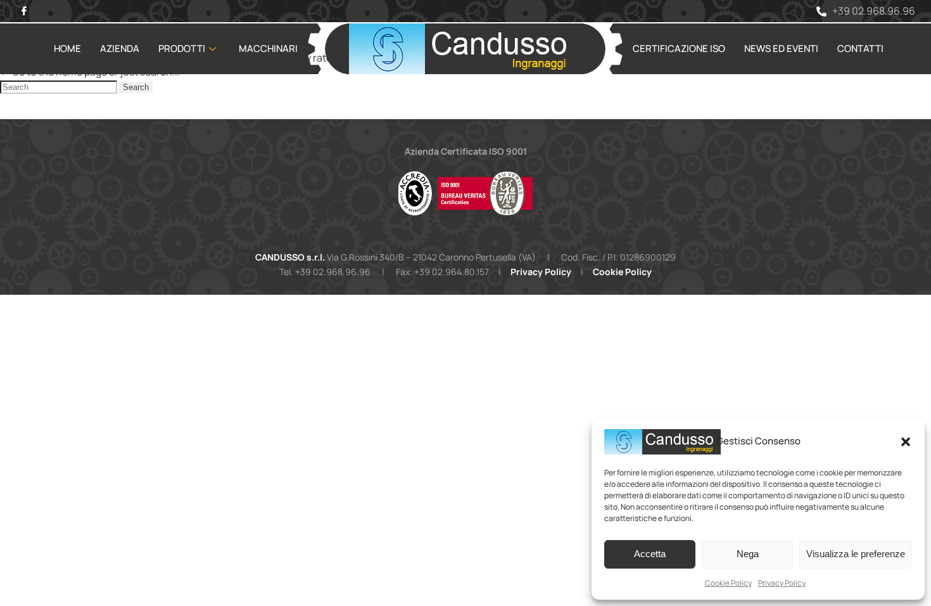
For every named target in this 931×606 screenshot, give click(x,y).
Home (67, 48)
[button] (905, 441)
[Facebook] (24, 11)
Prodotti (181, 48)
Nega (748, 553)
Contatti (860, 48)
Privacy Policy (782, 582)
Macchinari (268, 48)
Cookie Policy (728, 582)
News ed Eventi (781, 48)
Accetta (650, 553)
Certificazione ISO (679, 48)
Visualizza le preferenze (855, 553)
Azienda (119, 48)
